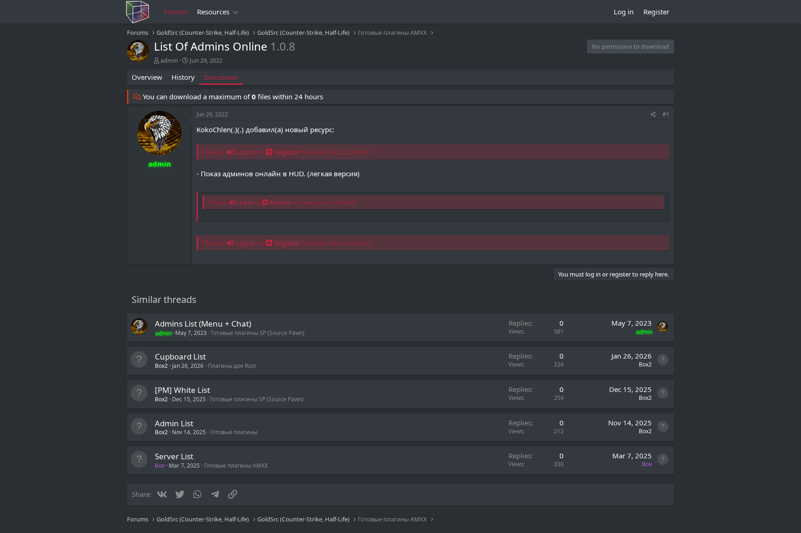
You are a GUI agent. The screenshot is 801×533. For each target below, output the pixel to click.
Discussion (221, 77)
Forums (176, 11)
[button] (236, 12)
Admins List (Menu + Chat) (203, 323)
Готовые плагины (233, 432)
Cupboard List (180, 356)
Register (287, 151)
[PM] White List (182, 390)
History (183, 77)
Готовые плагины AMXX (236, 465)
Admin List (174, 423)
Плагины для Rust (232, 366)
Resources (213, 11)
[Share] (653, 114)
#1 (665, 114)
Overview (147, 77)
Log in (244, 151)
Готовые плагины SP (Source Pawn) (258, 333)
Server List (174, 456)
